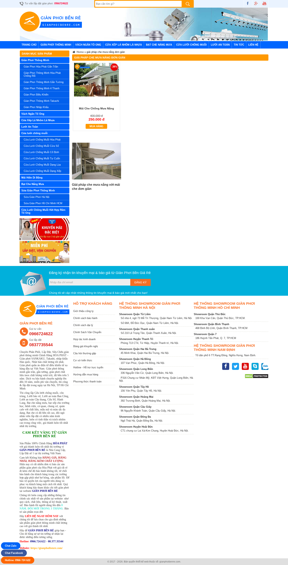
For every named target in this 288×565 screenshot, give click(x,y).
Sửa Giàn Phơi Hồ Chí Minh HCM (43, 203)
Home (80, 51)
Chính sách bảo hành (85, 318)
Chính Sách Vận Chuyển (87, 332)
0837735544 (41, 344)
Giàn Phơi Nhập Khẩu (36, 107)
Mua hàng (96, 126)
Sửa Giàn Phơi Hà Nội (36, 197)
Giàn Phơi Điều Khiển (36, 94)
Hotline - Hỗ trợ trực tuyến (88, 367)
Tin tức (239, 44)
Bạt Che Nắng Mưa (159, 44)
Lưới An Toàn (220, 44)
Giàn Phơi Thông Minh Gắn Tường (43, 82)
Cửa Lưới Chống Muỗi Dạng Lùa (42, 164)
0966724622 (61, 3)
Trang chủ (29, 44)
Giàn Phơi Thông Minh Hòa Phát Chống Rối (42, 74)
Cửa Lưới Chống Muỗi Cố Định (41, 152)
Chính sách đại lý (83, 325)
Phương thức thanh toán (87, 381)
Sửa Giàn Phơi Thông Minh (38, 190)
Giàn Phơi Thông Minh (56, 44)
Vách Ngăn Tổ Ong (88, 44)
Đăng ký (140, 282)
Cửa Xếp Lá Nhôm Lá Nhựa (123, 44)
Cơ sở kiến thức (82, 360)
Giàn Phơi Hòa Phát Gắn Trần (41, 66)
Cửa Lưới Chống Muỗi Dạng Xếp (42, 170)
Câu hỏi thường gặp (84, 353)
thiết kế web (142, 561)
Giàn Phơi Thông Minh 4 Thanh (41, 88)
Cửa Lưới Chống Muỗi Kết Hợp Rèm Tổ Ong (43, 211)
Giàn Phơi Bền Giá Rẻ (133, 273)
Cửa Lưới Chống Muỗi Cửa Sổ (41, 145)
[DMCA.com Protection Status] (256, 377)
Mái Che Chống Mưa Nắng (96, 108)
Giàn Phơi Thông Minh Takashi (41, 100)
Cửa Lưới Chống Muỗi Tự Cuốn (42, 158)
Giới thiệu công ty (83, 311)
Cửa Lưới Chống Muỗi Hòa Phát (42, 139)
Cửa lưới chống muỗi (191, 44)
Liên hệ (253, 44)
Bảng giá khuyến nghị (85, 346)
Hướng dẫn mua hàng (85, 374)
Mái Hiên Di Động (32, 177)
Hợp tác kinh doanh (84, 339)
